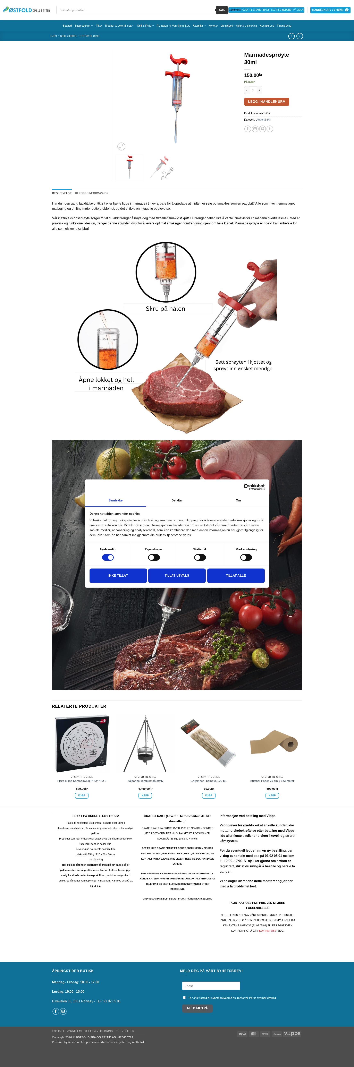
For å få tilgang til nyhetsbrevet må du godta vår (232, 997)
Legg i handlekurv (266, 101)
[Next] (230, 100)
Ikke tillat (118, 575)
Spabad (67, 25)
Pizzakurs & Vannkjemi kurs (173, 25)
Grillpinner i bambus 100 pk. (209, 780)
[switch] (154, 557)
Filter (99, 25)
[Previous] (123, 100)
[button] (330, 10)
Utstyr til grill (90, 36)
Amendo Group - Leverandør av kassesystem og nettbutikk (106, 1042)
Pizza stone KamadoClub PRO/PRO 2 (81, 780)
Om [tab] (238, 500)
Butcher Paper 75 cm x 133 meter (272, 780)
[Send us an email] (63, 1011)
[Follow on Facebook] (55, 1011)
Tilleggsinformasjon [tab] (92, 193)
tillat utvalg (177, 575)
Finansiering (284, 25)
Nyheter (213, 25)
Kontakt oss (267, 25)
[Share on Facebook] (247, 129)
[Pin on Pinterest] (262, 129)
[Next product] (291, 36)
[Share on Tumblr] (270, 129)
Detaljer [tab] (177, 500)
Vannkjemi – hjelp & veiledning (239, 25)
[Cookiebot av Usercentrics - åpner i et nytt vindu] (247, 487)
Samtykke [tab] (116, 500)
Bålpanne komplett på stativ (145, 780)
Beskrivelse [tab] (62, 193)
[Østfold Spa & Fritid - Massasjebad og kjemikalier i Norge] (26, 10)
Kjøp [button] (81, 795)
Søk (222, 9)
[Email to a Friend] (255, 129)
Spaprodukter (82, 25)
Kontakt (58, 1031)
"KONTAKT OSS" (267, 930)
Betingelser (125, 1031)
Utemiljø (198, 25)
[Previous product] (299, 36)
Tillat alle (236, 575)
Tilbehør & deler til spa (118, 25)
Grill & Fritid (144, 25)
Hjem (54, 36)
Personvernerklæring (262, 997)
